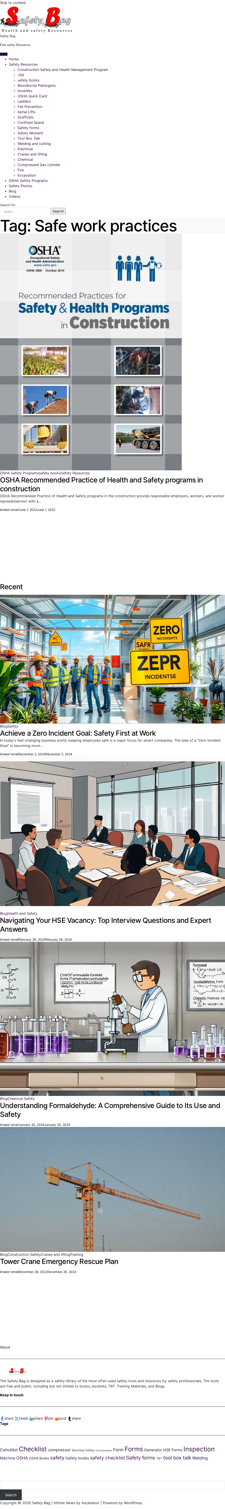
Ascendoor (91, 1503)
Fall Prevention (30, 106)
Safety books (77, 1458)
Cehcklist (9, 1449)
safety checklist (107, 1458)
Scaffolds (25, 117)
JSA (21, 75)
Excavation (27, 175)
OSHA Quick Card (32, 96)
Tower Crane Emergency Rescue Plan (59, 1261)
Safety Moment (30, 133)
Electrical (25, 149)
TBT (159, 1458)
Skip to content (13, 2)
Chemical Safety (21, 1098)
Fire (21, 170)
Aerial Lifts (26, 112)
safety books (28, 80)
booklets (25, 91)
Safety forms (28, 128)
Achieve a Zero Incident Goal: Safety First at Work (78, 733)
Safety (12, 726)
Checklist (33, 1449)
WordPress (133, 1503)
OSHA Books (39, 1458)
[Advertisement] (112, 543)
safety (57, 1458)
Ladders (24, 101)
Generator (153, 1450)
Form (118, 1449)
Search (10, 1495)
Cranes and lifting (32, 154)
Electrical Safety (83, 1450)
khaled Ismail (9, 510)
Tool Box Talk (29, 138)
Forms (134, 1449)
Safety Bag (7, 36)
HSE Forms (172, 1450)
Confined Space (31, 122)
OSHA (22, 1458)
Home (14, 59)
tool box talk (177, 1458)
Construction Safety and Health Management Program (63, 69)
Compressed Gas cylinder (39, 165)
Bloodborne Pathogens (37, 85)
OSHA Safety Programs (28, 180)
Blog (12, 191)
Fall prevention (104, 1450)
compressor (59, 1449)
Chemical (25, 159)
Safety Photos (20, 186)
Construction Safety (24, 1254)
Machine (7, 1458)
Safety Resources (23, 64)
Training (76, 1254)
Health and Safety (22, 913)
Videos (14, 196)
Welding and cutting (34, 143)
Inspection (199, 1449)
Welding (200, 1458)
